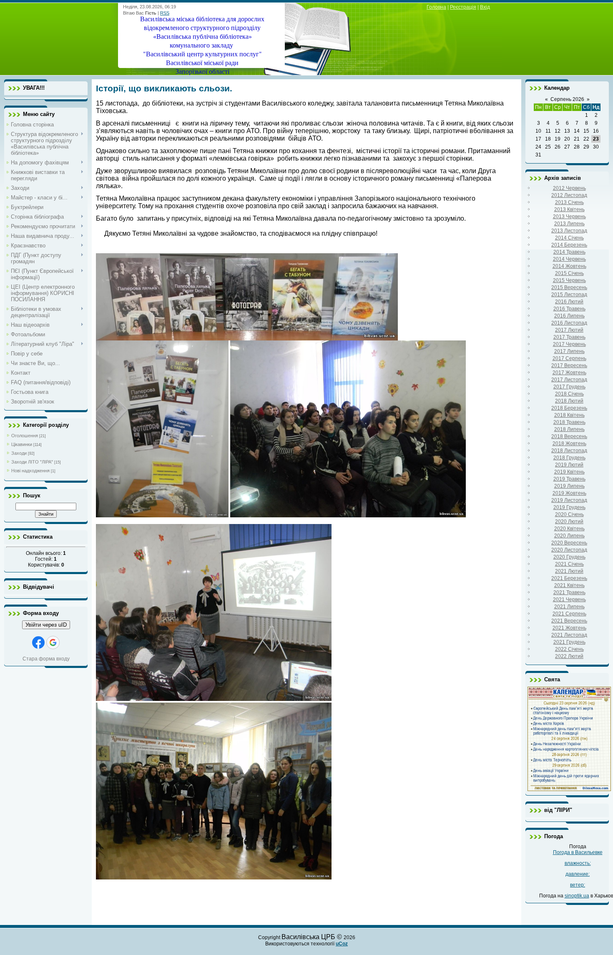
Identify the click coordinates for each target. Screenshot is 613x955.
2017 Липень (569, 351)
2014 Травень (569, 252)
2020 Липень (569, 536)
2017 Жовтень (569, 372)
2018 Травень (569, 422)
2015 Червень (569, 280)
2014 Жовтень (569, 266)
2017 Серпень (569, 358)
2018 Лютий (569, 401)
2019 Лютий (569, 465)
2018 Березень (569, 408)
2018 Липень (569, 429)
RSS (164, 12)
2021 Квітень (569, 585)
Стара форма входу (46, 659)
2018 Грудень (569, 458)
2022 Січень (569, 649)
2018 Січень (569, 394)
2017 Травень (569, 337)
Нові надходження (30, 470)
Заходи (19, 453)
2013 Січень (569, 202)
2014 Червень (569, 259)
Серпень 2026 (567, 99)
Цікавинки (21, 444)
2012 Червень (569, 188)
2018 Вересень (569, 436)
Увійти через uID (46, 625)
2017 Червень (569, 344)
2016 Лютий (569, 302)
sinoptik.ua (577, 896)
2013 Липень (569, 224)
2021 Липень (569, 607)
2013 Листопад (569, 231)
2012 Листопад (569, 195)
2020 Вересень (569, 543)
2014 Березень (569, 245)
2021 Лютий (569, 571)
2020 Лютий (569, 521)
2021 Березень (569, 578)
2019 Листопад (569, 500)
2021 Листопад (569, 635)
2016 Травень (569, 309)
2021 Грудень (569, 642)
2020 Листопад (569, 550)
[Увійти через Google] (53, 642)
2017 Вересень (569, 365)
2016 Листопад (569, 323)
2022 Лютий (569, 656)
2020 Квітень (569, 529)
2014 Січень (569, 238)
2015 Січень (569, 273)
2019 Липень (569, 486)
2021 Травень (569, 592)
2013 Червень (569, 216)
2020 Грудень (569, 557)
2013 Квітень (569, 209)
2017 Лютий (569, 330)
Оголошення (24, 435)
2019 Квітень (569, 472)
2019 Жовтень (569, 493)
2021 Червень (569, 599)
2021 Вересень (569, 621)
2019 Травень (569, 479)
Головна (436, 7)
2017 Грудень (569, 387)
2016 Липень (569, 316)
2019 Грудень (569, 507)
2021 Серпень (569, 614)
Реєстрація (463, 7)
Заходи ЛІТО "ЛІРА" (32, 461)
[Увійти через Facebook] (38, 642)
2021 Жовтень (569, 628)
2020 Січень (569, 514)
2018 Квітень (569, 415)
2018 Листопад (569, 451)
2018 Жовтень (569, 443)
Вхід (485, 7)
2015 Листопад (569, 294)
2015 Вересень (569, 287)
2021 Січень (569, 564)
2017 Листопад (569, 380)
